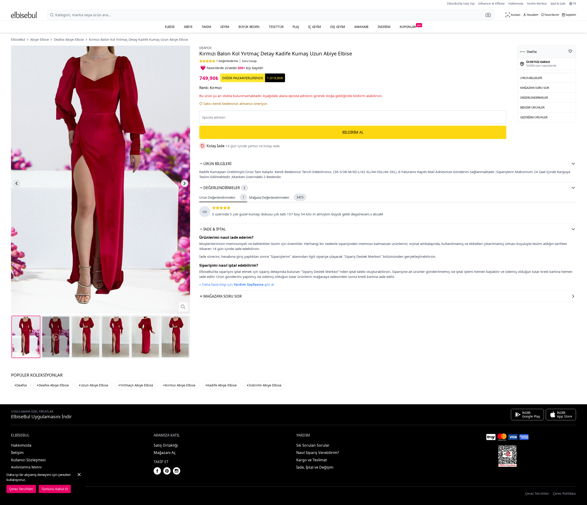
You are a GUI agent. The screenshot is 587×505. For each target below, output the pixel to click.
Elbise (170, 26)
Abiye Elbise (39, 39)
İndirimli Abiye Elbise (265, 385)
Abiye (188, 26)
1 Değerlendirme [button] (227, 61)
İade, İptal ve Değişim (314, 467)
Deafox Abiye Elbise (69, 39)
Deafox (205, 48)
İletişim (17, 452)
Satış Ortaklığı (166, 445)
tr (574, 3)
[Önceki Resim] (16, 183)
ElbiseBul (18, 39)
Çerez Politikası (564, 493)
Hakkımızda (515, 3)
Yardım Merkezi (537, 3)
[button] (489, 14)
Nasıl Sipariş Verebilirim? (317, 452)
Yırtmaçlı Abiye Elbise (136, 385)
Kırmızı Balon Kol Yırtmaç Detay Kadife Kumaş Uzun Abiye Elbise (138, 39)
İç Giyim (314, 26)
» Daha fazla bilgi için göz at (236, 284)
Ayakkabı (361, 26)
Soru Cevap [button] (249, 61)
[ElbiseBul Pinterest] (167, 471)
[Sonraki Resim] (184, 183)
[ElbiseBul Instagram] (176, 471)
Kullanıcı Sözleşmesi (28, 459)
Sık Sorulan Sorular (312, 445)
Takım (206, 26)
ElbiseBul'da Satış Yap (461, 3)
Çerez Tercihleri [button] (537, 493)
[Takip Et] (570, 51)
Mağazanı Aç (165, 452)
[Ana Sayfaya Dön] (24, 15)
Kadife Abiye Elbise (222, 385)
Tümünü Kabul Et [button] (55, 489)
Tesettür (276, 26)
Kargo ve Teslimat (311, 459)
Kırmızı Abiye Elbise (180, 385)
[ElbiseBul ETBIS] (507, 456)
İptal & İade (558, 3)
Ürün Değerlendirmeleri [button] (221, 197)
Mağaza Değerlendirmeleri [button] (276, 197)
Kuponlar (410, 26)
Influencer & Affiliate (491, 3)
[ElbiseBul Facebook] (157, 471)
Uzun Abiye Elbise (94, 385)
